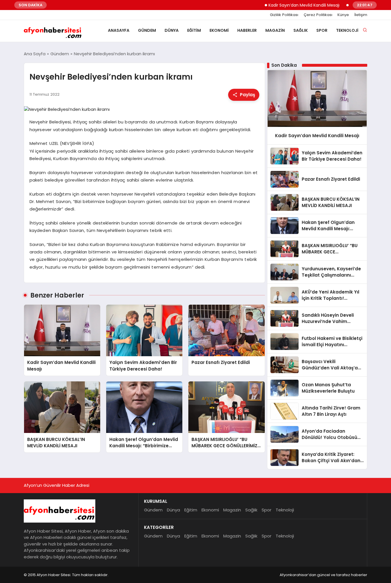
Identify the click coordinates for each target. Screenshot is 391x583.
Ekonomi (219, 30)
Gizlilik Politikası (284, 14)
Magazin (275, 30)
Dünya (172, 30)
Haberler (247, 30)
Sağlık (300, 30)
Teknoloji (347, 30)
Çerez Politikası (318, 14)
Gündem (147, 30)
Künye (343, 14)
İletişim (360, 14)
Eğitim (194, 30)
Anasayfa (118, 30)
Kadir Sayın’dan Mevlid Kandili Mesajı (291, 5)
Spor (321, 30)
